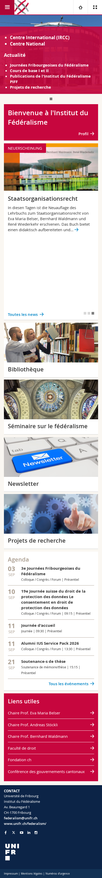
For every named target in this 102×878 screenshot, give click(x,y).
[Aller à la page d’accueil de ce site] (21, 7)
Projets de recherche (30, 87)
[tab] (51, 99)
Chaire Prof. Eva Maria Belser (34, 712)
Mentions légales (31, 873)
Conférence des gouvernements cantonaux (46, 771)
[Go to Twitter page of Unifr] (14, 832)
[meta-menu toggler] (95, 7)
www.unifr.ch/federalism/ (25, 823)
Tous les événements (68, 684)
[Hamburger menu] (7, 7)
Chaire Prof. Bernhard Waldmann (38, 736)
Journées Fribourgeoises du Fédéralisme (49, 65)
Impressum (11, 873)
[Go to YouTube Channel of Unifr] (21, 832)
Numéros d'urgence (58, 873)
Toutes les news (23, 314)
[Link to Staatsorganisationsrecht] (51, 231)
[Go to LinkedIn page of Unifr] (28, 832)
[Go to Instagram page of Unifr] (36, 832)
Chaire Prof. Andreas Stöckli (33, 724)
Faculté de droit (22, 748)
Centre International (32, 37)
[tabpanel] (51, 54)
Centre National (27, 44)
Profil (83, 134)
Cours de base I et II (29, 70)
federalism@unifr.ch (20, 818)
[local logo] (51, 852)
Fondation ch (19, 759)
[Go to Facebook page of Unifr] (5, 832)
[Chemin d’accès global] (80, 7)
